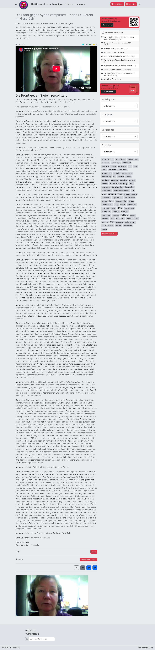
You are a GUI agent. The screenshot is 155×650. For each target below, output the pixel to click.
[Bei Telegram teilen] (94, 567)
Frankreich (132, 180)
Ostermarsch (106, 212)
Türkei (136, 219)
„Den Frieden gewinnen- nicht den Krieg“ (119, 56)
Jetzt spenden (107, 25)
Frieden (105, 183)
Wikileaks (110, 225)
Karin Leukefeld (32, 545)
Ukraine (105, 222)
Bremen (113, 166)
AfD (112, 159)
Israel (104, 194)
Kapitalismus (117, 197)
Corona (104, 170)
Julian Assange (106, 197)
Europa (128, 177)
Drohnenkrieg (106, 177)
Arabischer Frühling (133, 159)
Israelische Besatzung (130, 194)
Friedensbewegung (118, 183)
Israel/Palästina (115, 194)
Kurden (131, 201)
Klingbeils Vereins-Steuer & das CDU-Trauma (118, 44)
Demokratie (112, 170)
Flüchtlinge (123, 180)
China (135, 166)
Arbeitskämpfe (116, 163)
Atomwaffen (126, 163)
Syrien (93, 552)
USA (112, 222)
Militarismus (105, 208)
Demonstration (122, 170)
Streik (122, 218)
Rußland (124, 215)
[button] (76, 567)
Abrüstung (105, 159)
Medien (122, 204)
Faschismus (105, 180)
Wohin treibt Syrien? (88, 559)
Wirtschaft (118, 225)
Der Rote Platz (106, 173)
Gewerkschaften (117, 187)
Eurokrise (120, 177)
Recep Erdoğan (106, 215)
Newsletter (131, 4)
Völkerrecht (119, 222)
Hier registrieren (108, 92)
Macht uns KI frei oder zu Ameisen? (117, 69)
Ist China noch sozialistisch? (114, 52)
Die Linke (116, 173)
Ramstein (124, 211)
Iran (133, 191)
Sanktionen (105, 218)
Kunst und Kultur (121, 201)
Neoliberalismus (129, 208)
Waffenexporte (130, 222)
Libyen (116, 204)
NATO (119, 208)
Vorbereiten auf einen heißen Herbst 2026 (120, 66)
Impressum (33, 633)
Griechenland (129, 187)
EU (114, 177)
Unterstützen (117, 4)
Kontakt (31, 630)
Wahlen (104, 225)
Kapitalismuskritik (130, 197)
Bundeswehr (122, 166)
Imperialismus (106, 190)
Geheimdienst (106, 187)
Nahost (113, 208)
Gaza (131, 183)
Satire (112, 218)
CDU (130, 166)
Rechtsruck (116, 215)
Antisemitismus (120, 159)
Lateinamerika (107, 204)
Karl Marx (104, 201)
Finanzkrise (114, 180)
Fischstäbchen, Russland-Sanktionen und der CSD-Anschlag (119, 74)
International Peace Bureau (121, 190)
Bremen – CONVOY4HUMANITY (115, 49)
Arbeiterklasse (105, 163)
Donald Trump (127, 173)
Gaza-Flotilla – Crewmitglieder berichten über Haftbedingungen (119, 38)
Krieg (111, 201)
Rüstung (132, 215)
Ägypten (104, 229)
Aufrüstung (105, 166)
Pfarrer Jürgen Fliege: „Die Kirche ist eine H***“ (119, 61)
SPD (117, 219)
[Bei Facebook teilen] (88, 567)
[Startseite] (23, 5)
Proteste (116, 211)
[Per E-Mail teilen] (82, 567)
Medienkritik (131, 204)
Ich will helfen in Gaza (112, 79)
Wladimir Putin (128, 225)
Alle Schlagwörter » (109, 234)
